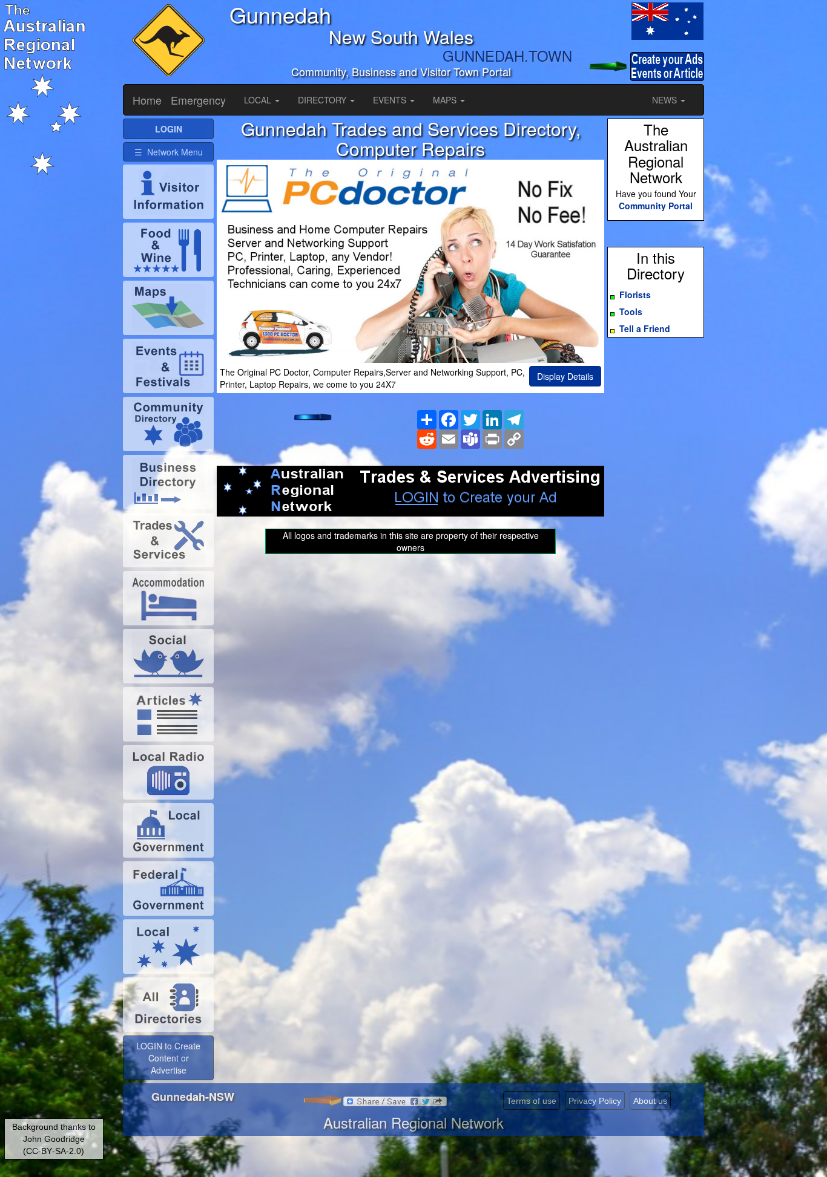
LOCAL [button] (259, 100)
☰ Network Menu (168, 152)
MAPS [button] (446, 100)
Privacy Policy (594, 1101)
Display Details (565, 376)
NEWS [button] (665, 100)
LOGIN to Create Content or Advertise (168, 1058)
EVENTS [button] (391, 100)
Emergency (198, 100)
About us (650, 1101)
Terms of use (531, 1101)
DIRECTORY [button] (323, 100)
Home (147, 100)
